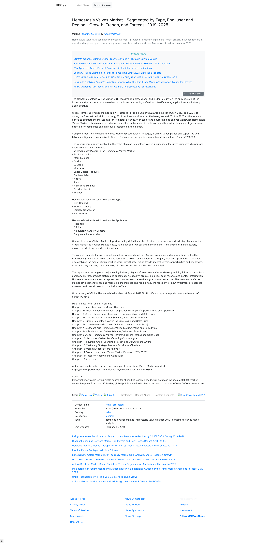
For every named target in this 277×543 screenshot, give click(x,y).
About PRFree (77, 498)
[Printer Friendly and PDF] (191, 395)
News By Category (135, 498)
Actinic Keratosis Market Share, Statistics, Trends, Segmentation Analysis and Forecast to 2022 (124, 464)
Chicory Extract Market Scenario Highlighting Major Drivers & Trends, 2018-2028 (116, 481)
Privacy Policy (78, 504)
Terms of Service (79, 510)
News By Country (134, 510)
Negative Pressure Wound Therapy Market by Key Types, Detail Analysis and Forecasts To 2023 (124, 445)
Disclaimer (126, 395)
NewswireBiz (187, 510)
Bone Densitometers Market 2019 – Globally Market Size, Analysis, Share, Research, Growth (122, 454)
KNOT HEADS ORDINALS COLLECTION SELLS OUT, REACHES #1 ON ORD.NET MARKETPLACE (125, 77)
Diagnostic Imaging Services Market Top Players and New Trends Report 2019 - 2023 (119, 440)
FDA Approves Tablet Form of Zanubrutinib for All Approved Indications (112, 68)
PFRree (61, 5)
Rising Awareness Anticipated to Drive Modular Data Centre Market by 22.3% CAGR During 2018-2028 (128, 436)
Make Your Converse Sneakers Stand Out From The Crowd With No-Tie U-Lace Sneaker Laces (123, 459)
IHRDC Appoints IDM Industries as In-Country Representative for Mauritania (114, 86)
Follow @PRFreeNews (192, 516)
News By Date (132, 504)
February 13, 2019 (90, 33)
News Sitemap (133, 516)
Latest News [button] (82, 5)
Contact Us (76, 521)
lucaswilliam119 (112, 33)
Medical (109, 415)
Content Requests (164, 395)
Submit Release (102, 5)
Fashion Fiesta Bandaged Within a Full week (96, 450)
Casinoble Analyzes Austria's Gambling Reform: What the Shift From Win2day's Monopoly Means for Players (132, 82)
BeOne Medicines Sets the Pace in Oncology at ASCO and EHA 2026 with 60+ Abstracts (121, 63)
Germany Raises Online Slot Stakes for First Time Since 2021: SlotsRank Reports (117, 72)
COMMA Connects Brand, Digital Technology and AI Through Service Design (115, 58)
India (108, 412)
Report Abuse (142, 395)
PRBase (184, 504)
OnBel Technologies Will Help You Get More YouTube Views (104, 476)
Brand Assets (77, 516)
